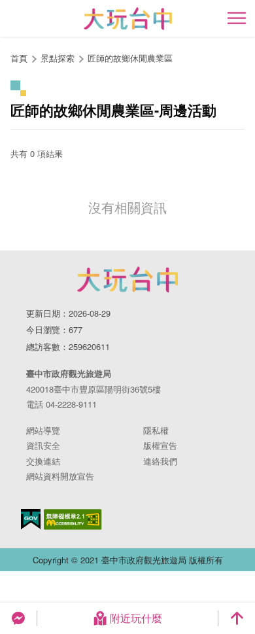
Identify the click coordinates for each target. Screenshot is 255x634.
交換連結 (43, 461)
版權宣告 (160, 445)
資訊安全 (43, 445)
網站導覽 (43, 430)
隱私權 (156, 430)
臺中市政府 (127, 279)
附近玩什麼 (136, 617)
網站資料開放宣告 (60, 476)
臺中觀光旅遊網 (128, 18)
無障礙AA (73, 519)
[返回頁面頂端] (236, 618)
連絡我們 (160, 461)
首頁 (18, 58)
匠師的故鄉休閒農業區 (130, 58)
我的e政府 (31, 519)
